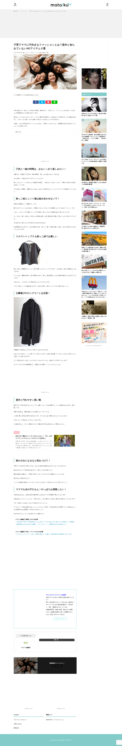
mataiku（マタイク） (66, 740)
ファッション (24, 11)
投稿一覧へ (56, 639)
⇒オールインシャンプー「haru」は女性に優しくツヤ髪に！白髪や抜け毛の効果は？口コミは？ (43, 534)
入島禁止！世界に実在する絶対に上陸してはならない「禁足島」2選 (94, 317)
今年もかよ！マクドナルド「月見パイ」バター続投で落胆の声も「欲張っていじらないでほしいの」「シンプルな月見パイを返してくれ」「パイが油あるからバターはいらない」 (94, 294)
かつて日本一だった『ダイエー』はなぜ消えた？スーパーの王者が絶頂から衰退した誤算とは (94, 161)
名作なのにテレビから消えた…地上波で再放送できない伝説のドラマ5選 (94, 114)
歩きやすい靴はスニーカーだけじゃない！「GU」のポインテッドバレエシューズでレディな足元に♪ (34, 437)
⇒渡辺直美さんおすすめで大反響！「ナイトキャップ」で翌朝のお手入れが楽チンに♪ (40, 524)
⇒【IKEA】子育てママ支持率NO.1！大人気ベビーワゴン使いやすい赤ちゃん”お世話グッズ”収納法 (44, 522)
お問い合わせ (18, 724)
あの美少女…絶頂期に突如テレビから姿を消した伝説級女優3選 (94, 183)
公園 (40, 52)
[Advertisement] (61, 24)
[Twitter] (42, 102)
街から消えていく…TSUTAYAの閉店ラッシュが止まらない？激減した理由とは (94, 271)
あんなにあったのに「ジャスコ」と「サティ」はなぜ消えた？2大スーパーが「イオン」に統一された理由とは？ (93, 205)
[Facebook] (36, 102)
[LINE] (54, 102)
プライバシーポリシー (20, 719)
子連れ (47, 52)
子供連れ (43, 52)
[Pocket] (48, 102)
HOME (16, 11)
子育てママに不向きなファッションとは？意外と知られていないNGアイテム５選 (47, 11)
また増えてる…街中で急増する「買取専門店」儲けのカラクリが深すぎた (93, 227)
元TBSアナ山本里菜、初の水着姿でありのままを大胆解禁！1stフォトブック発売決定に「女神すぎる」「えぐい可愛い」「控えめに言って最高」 (94, 137)
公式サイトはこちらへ (60, 618)
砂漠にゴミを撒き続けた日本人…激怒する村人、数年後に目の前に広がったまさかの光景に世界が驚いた (94, 249)
